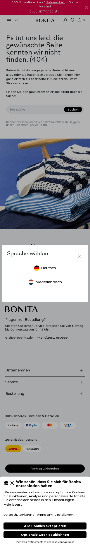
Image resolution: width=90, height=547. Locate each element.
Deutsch (48, 268)
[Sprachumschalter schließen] (79, 256)
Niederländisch (48, 282)
